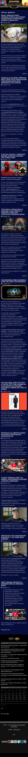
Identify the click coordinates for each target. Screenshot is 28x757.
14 (16, 696)
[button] (3, 2)
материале (8, 525)
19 (9, 698)
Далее (24, 73)
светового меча (10, 349)
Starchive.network (7, 500)
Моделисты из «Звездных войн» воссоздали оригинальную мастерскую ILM (13, 434)
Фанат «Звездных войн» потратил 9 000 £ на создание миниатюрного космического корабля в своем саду (13, 17)
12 (9, 696)
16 (24, 696)
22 (20, 698)
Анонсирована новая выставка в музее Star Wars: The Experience (13, 280)
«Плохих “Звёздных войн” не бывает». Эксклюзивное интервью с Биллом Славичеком (14, 479)
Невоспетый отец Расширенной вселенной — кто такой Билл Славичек (13, 537)
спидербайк (13, 370)
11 (5, 696)
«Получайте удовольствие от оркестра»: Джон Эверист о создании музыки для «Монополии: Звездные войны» (13, 211)
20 (12, 698)
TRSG (4, 713)
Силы (20, 316)
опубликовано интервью (18, 558)
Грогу (12, 308)
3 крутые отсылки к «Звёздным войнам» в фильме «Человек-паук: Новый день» (13, 155)
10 (1, 696)
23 (24, 698)
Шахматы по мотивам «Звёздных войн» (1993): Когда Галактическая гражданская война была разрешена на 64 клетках (14, 80)
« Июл (2, 708)
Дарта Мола (18, 349)
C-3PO (5, 363)
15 (20, 696)
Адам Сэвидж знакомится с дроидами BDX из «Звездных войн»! (12, 583)
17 (1, 698)
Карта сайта (17, 729)
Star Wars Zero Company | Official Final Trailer (10, 658)
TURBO (7, 713)
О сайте (10, 729)
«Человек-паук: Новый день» (8, 195)
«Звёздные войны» (11, 189)
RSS (2, 713)
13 (12, 696)
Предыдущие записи (5, 629)
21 (16, 698)
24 (1, 700)
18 (5, 698)
